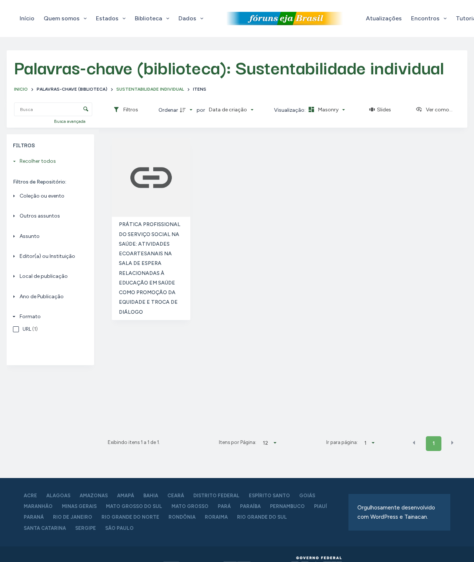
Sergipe (85, 528)
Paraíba (250, 506)
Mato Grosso (189, 506)
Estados (107, 18)
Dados (187, 18)
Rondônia (182, 517)
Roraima (216, 517)
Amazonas (94, 495)
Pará (224, 506)
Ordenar (168, 110)
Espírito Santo (269, 495)
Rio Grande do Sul (262, 517)
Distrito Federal (216, 495)
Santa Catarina (45, 528)
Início (27, 18)
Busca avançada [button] (70, 121)
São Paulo (119, 528)
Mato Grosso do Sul (134, 506)
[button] (414, 442)
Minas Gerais (79, 506)
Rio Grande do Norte (130, 517)
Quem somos (62, 18)
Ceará (175, 495)
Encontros (425, 18)
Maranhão (38, 506)
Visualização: (290, 110)
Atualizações (384, 18)
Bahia (150, 495)
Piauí (320, 506)
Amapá (125, 495)
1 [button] (434, 443)
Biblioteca (148, 18)
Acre (30, 495)
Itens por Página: (237, 442)
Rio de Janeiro (72, 517)
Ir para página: (342, 442)
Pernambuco (287, 506)
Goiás (307, 495)
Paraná (34, 517)
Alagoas (58, 495)
